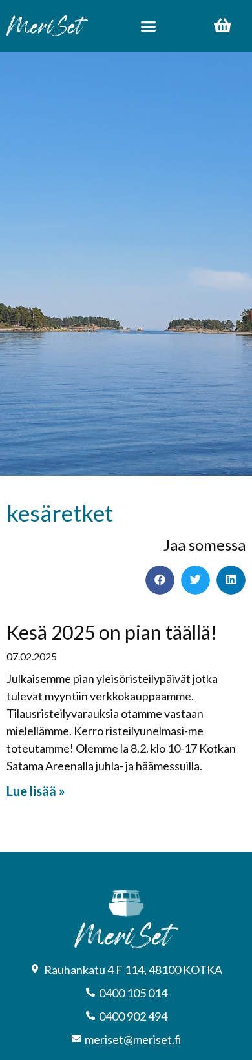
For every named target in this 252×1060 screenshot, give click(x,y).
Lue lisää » (35, 791)
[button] (148, 26)
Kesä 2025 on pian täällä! (111, 632)
